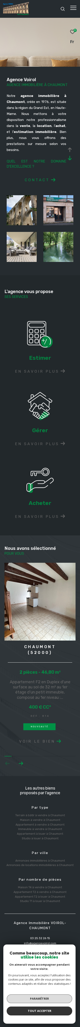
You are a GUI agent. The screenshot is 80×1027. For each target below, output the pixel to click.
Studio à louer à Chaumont (40, 838)
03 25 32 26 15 (40, 938)
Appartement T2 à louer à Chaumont (40, 896)
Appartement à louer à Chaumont (40, 833)
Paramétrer (39, 999)
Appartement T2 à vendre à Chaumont (40, 892)
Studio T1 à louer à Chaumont (40, 901)
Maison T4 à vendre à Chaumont (40, 887)
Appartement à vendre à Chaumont (40, 824)
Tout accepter (39, 1011)
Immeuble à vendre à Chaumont (40, 829)
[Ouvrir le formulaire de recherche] (62, 8)
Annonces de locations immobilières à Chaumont (40, 865)
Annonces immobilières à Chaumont (40, 860)
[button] (21, 763)
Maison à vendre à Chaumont (40, 820)
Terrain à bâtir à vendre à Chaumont (40, 815)
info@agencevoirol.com (40, 943)
